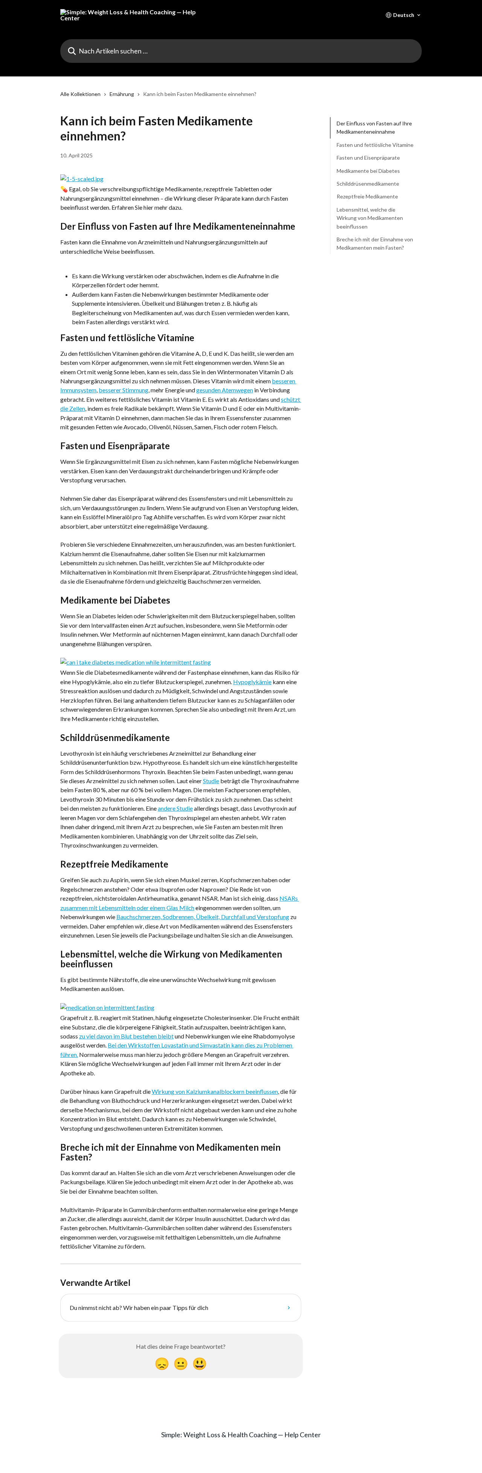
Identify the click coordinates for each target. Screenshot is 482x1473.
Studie (211, 780)
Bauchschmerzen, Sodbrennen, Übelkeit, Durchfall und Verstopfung (202, 916)
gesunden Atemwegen (224, 389)
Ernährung (122, 94)
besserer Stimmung (123, 389)
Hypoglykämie (252, 681)
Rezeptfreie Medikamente (367, 196)
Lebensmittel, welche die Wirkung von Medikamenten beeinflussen (370, 218)
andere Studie (175, 808)
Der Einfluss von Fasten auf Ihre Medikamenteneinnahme (374, 127)
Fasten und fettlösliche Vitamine (375, 145)
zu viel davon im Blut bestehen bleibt (126, 1036)
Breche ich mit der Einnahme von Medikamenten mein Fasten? (375, 243)
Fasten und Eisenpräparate (368, 157)
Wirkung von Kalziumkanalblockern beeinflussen (215, 1091)
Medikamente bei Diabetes (368, 170)
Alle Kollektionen (80, 94)
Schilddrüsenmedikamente (368, 183)
